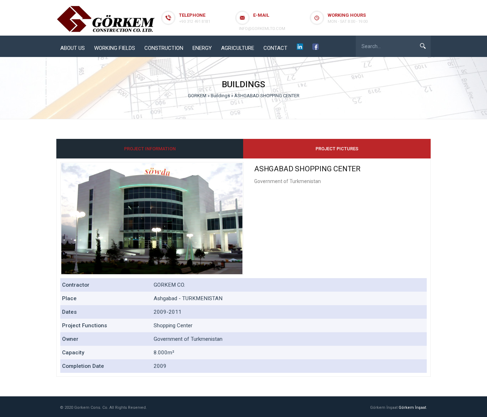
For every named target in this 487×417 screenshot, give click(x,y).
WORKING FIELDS (114, 48)
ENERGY (202, 48)
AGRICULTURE (237, 48)
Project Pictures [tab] (337, 148)
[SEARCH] (423, 46)
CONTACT (275, 48)
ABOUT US (72, 48)
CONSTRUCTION (163, 48)
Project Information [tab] (150, 148)
